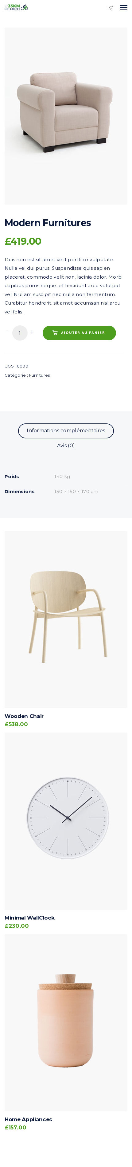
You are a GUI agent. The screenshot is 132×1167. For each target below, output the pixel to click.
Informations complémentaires (66, 431)
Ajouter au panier (83, 333)
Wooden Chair (24, 716)
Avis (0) (66, 445)
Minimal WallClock (29, 918)
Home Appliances (28, 1119)
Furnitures (39, 375)
